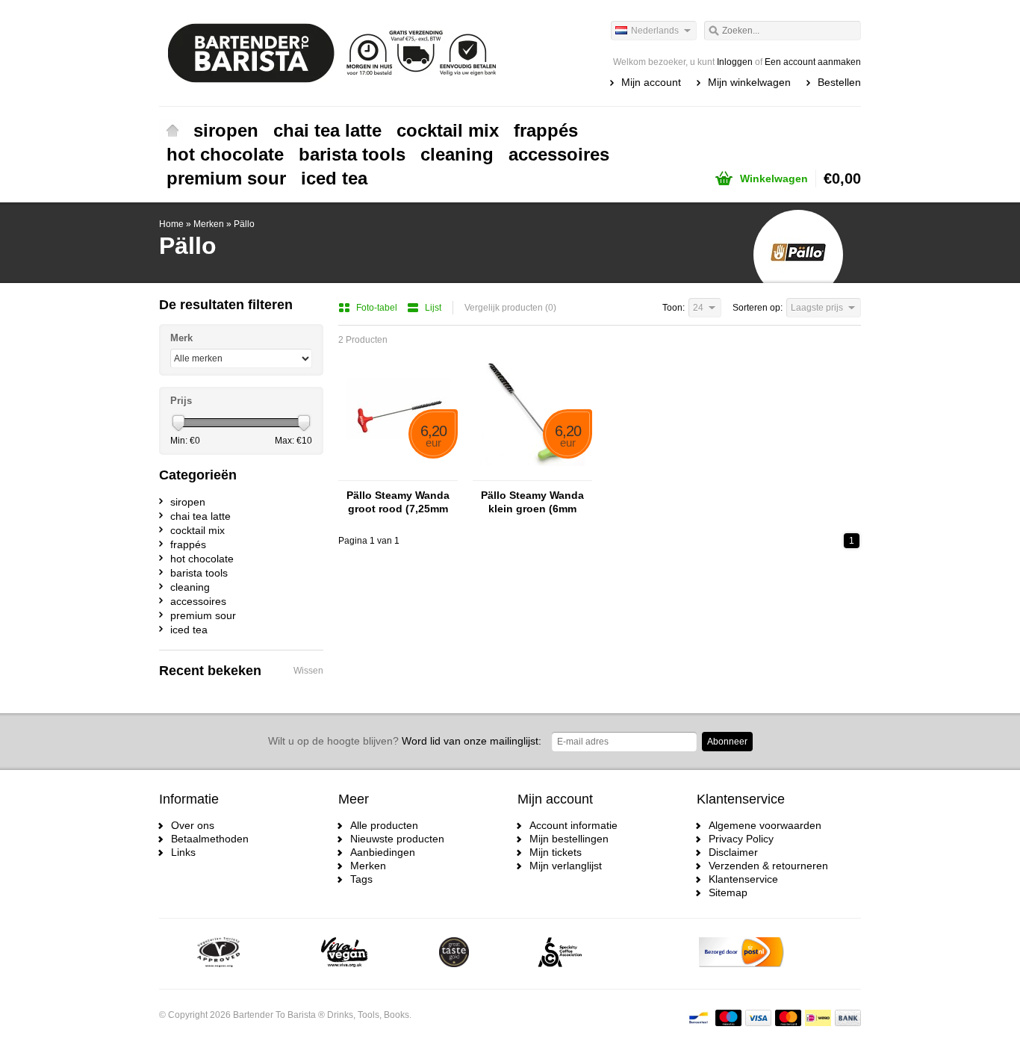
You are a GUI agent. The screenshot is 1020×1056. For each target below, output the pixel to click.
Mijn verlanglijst (565, 866)
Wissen (308, 670)
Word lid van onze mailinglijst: (404, 741)
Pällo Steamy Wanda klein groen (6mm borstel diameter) (532, 502)
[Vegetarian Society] (218, 953)
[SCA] (559, 953)
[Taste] (454, 953)
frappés (546, 130)
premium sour (226, 178)
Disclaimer (733, 852)
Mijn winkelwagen (749, 82)
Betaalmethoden (210, 839)
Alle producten (384, 825)
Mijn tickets (555, 852)
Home (172, 131)
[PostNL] (741, 953)
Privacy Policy (741, 839)
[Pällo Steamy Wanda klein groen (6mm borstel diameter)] (532, 473)
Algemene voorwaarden (765, 825)
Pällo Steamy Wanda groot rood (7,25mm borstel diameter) (398, 502)
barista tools (352, 154)
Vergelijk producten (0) (510, 307)
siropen (225, 130)
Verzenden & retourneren (768, 866)
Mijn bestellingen (569, 839)
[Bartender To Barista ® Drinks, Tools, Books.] (334, 52)
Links (183, 852)
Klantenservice (743, 879)
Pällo (244, 224)
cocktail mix (448, 130)
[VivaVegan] (344, 953)
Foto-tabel (377, 307)
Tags (361, 879)
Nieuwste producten (397, 839)
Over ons (192, 825)
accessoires (559, 154)
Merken (208, 224)
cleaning (457, 154)
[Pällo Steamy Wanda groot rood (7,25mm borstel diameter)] (398, 473)
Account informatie (573, 825)
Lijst (433, 307)
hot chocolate (225, 154)
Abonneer (727, 741)
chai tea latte (327, 130)
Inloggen (735, 62)
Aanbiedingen (382, 852)
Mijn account (651, 82)
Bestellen (839, 82)
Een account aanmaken (813, 62)
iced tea (334, 178)
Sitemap (728, 892)
